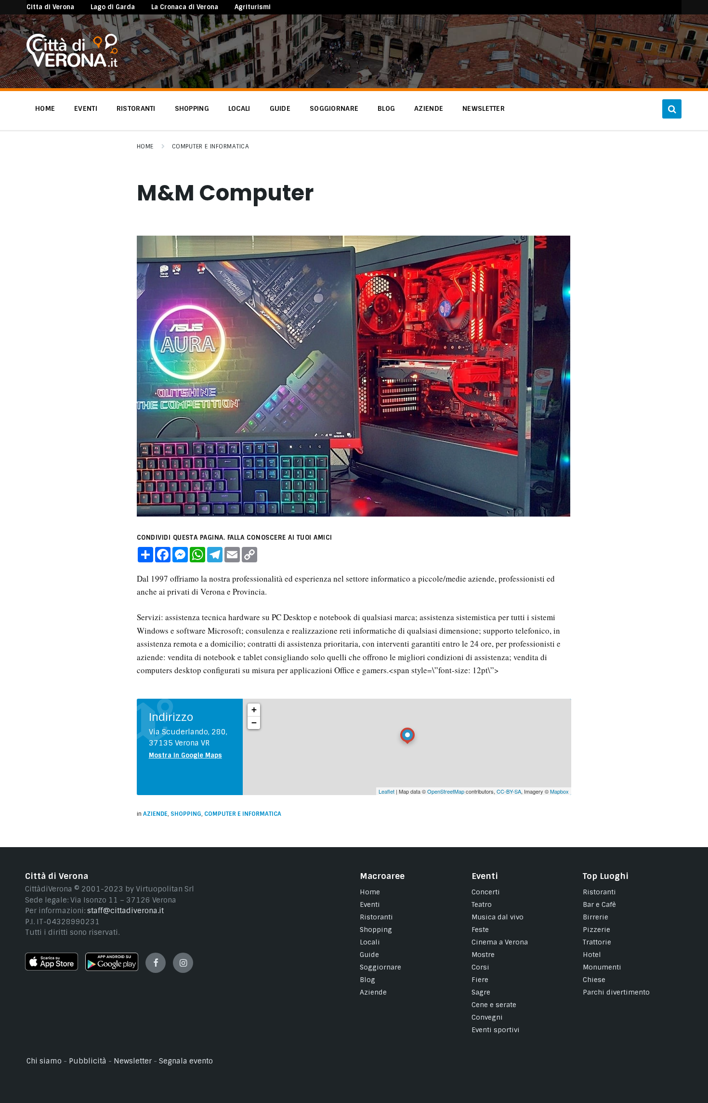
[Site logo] (72, 64)
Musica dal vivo (498, 917)
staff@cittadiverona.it (125, 911)
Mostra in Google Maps (185, 755)
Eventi (370, 904)
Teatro (482, 904)
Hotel (592, 954)
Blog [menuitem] (386, 108)
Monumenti (602, 967)
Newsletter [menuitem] (483, 108)
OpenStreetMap (445, 791)
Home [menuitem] (45, 108)
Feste (480, 929)
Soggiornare (380, 967)
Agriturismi (253, 7)
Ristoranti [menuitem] (136, 108)
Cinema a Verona (500, 942)
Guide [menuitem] (280, 108)
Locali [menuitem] (239, 108)
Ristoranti (376, 917)
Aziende (155, 814)
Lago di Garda (113, 7)
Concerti (486, 892)
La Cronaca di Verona (184, 7)
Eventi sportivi (496, 1029)
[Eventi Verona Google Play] (111, 968)
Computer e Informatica (210, 146)
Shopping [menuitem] (192, 108)
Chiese (594, 979)
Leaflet (386, 791)
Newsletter (133, 1061)
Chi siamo (44, 1061)
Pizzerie (596, 929)
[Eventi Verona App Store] (51, 968)
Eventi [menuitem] (85, 108)
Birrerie (595, 917)
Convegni (487, 1017)
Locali (370, 942)
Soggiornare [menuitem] (334, 108)
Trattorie (597, 942)
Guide (369, 954)
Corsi (480, 967)
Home (145, 146)
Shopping (185, 814)
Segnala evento (186, 1061)
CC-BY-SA (509, 791)
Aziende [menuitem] (428, 108)
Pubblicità (87, 1061)
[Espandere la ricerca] (672, 109)
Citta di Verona (50, 7)
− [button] (254, 723)
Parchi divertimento (616, 992)
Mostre (483, 954)
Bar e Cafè (599, 904)
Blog (367, 979)
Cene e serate (494, 1004)
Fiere (480, 979)
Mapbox (559, 791)
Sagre (481, 992)
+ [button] (254, 709)
